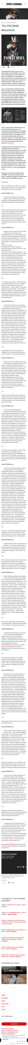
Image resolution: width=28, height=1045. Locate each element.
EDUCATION (4, 1003)
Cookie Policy (5, 1039)
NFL (19, 876)
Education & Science (8, 1028)
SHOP (3, 1006)
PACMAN (4, 877)
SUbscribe (14, 1024)
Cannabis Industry (7, 876)
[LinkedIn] (23, 867)
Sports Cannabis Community (10, 1030)
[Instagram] (3, 67)
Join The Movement (6, 1016)
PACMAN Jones (11, 877)
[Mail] (26, 867)
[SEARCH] (3, 3)
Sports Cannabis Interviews (8, 22)
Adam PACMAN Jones (11, 844)
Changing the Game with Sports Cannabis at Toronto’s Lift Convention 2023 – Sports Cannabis (13, 922)
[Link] (13, 67)
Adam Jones (5, 875)
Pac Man (15, 165)
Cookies (15, 876)
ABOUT (3, 1009)
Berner (11, 875)
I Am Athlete (10, 143)
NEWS (3, 1001)
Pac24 (22, 876)
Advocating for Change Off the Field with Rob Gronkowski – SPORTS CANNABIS (12, 939)
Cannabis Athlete (18, 875)
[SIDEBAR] (14, 987)
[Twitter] (8, 67)
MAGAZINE (4, 998)
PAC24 (20, 150)
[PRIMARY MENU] (25, 3)
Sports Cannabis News (8, 1033)
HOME (3, 995)
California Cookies (11, 167)
